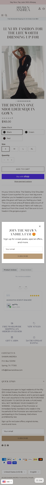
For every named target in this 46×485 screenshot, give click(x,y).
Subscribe (23, 256)
